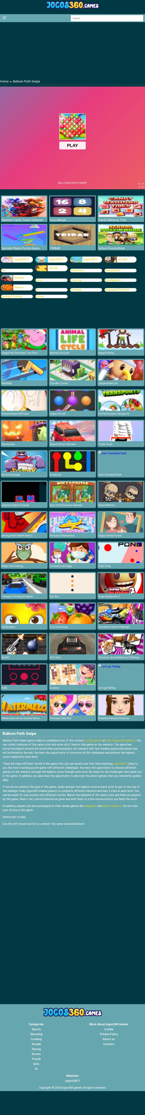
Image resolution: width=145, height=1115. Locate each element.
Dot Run (54, 596)
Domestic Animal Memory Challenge (119, 657)
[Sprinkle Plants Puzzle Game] (24, 244)
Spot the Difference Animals (66, 505)
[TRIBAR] (72, 244)
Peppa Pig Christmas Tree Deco (20, 352)
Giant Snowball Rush (110, 474)
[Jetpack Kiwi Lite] (120, 379)
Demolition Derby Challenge (113, 626)
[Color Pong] (120, 562)
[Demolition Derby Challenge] (120, 623)
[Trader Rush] (120, 440)
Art (3, 270)
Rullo (4, 687)
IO (36, 1069)
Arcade (122, 259)
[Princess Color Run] (72, 714)
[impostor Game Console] (24, 501)
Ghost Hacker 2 (112, 806)
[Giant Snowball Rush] (112, 453)
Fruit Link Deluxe (59, 626)
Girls (36, 1064)
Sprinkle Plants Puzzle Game (21, 248)
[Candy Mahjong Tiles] (120, 216)
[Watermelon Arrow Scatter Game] (24, 714)
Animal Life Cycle (59, 352)
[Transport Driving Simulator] (24, 592)
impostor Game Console (15, 505)
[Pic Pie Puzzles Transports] (120, 409)
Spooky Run (8, 444)
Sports (19, 287)
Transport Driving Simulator (17, 596)
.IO (37, 289)
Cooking (36, 1039)
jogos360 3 (56, 259)
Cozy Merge (58, 220)
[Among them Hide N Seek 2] (24, 531)
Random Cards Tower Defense (22, 220)
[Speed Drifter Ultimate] (72, 440)
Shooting (36, 1034)
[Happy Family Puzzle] (120, 531)
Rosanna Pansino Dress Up (113, 718)
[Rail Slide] (24, 379)
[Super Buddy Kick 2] (120, 592)
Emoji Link (55, 474)
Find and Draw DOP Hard (15, 413)
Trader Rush (105, 444)
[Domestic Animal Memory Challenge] (120, 653)
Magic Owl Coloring (12, 566)
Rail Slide (7, 383)
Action (39, 296)
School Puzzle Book (111, 248)
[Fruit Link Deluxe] (72, 623)
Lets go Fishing (106, 687)
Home (4, 81)
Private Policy (109, 1034)
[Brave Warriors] (120, 501)
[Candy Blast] (24, 623)
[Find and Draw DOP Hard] (24, 409)
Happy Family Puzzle (110, 535)
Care (38, 280)
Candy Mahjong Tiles (112, 220)
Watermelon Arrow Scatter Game (21, 718)
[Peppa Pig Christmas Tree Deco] (24, 349)
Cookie (108, 1029)
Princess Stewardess (62, 535)
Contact (108, 1044)
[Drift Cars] (72, 653)
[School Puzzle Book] (120, 244)
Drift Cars (55, 657)
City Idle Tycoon (59, 383)
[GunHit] (24, 653)
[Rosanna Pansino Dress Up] (120, 714)
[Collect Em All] (72, 409)
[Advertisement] (72, 50)
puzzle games (93, 740)
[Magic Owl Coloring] (24, 562)
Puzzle (53, 268)
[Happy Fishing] (120, 349)
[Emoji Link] (72, 470)
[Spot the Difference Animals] (72, 501)
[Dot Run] (72, 592)
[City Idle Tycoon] (72, 379)
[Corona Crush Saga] (72, 562)
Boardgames (113, 280)
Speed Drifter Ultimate (63, 444)
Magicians (90, 806)
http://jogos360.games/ (120, 740)
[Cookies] (72, 684)
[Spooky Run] (24, 440)
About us (109, 1039)
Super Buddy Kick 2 (109, 596)
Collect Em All (57, 413)
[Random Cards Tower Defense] (24, 216)
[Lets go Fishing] (109, 666)
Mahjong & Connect (117, 289)
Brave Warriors (106, 505)
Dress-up (76, 280)
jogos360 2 (22, 259)
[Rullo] (24, 684)
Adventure (76, 270)
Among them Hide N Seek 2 (17, 535)
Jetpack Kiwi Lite (108, 383)
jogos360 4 (91, 259)
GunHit (5, 657)
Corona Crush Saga (61, 566)
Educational (112, 270)
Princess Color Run (60, 718)
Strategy (76, 289)
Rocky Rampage (11, 474)
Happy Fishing (106, 352)
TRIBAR (55, 248)
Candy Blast (8, 626)
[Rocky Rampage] (24, 470)
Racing (19, 277)
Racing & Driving (11, 296)
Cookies (54, 687)
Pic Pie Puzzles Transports (113, 413)
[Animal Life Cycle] (72, 349)
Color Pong (104, 566)
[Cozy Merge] (72, 216)
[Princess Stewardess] (72, 531)
